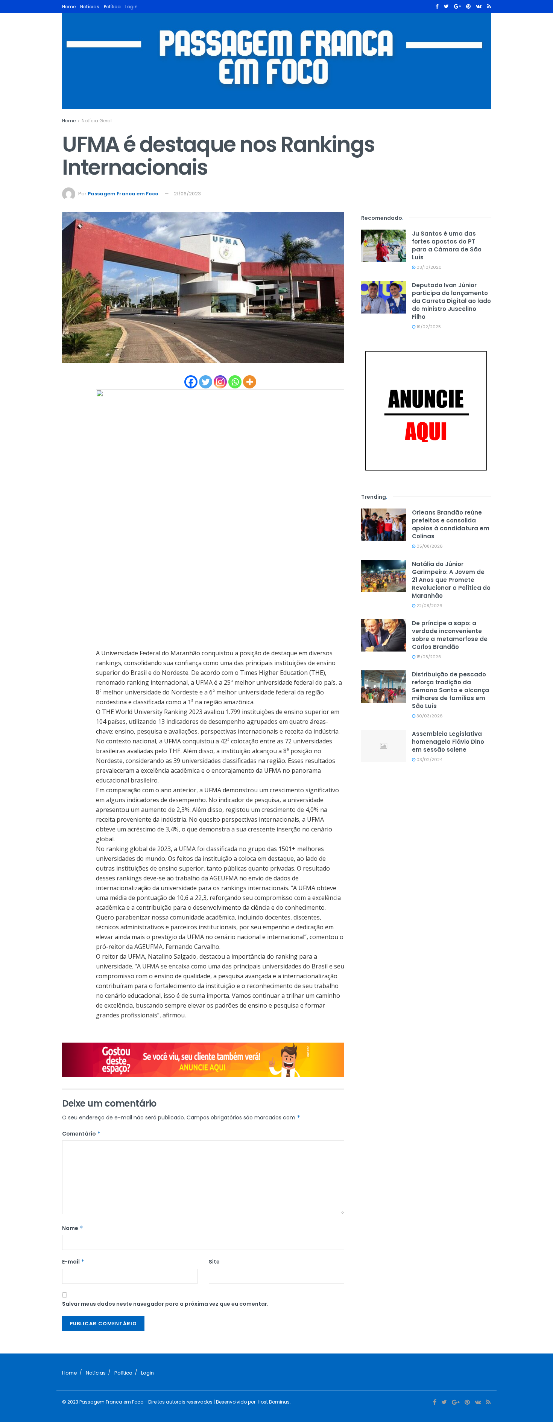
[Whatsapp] (235, 381)
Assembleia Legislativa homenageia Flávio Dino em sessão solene (448, 742)
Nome (72, 1228)
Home (69, 6)
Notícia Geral (97, 120)
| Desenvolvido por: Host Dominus (251, 1402)
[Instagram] (220, 381)
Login (131, 6)
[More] (249, 381)
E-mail (73, 1261)
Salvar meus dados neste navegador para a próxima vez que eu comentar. (165, 1304)
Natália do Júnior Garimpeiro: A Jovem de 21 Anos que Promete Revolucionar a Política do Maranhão (451, 580)
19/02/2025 (428, 327)
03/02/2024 (428, 760)
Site (214, 1261)
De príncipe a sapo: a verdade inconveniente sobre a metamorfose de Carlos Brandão (450, 635)
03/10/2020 (428, 267)
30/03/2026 (429, 716)
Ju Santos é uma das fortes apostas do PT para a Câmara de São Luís (447, 245)
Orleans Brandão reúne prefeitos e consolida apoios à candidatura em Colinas (450, 524)
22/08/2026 (428, 606)
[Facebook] (191, 381)
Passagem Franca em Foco (123, 193)
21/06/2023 (187, 193)
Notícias (89, 6)
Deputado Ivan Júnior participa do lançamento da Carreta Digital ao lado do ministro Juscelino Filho (451, 301)
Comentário (81, 1133)
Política (112, 6)
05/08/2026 (429, 546)
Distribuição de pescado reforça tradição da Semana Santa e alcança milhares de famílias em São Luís (450, 690)
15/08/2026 (428, 657)
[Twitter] (205, 381)
